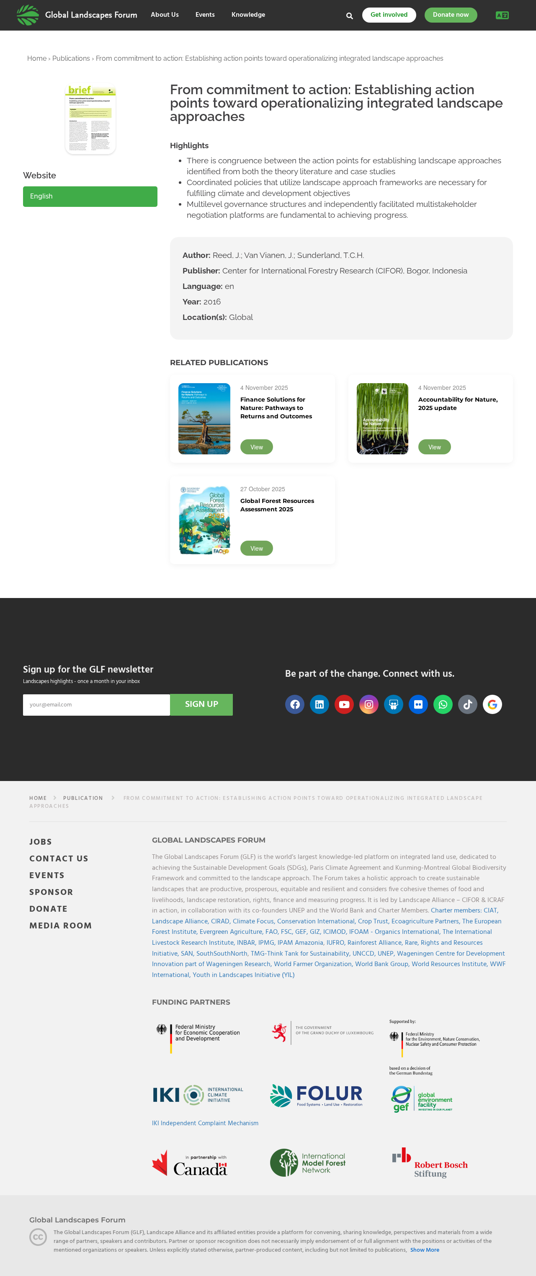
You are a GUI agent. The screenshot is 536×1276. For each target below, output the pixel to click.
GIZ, (316, 932)
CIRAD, (222, 921)
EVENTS (47, 876)
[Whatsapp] (443, 704)
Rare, (413, 943)
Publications (71, 58)
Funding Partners (191, 1002)
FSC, (288, 932)
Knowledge (248, 15)
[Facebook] (294, 704)
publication (83, 798)
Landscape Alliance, (181, 921)
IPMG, (268, 943)
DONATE (48, 909)
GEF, (302, 932)
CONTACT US (59, 859)
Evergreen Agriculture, (232, 932)
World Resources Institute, (451, 964)
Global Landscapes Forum (91, 15)
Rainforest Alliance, (376, 943)
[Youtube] (344, 704)
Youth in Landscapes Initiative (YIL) (244, 975)
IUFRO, (337, 943)
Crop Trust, (375, 921)
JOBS (40, 842)
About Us (165, 15)
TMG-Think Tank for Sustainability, (302, 954)
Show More (424, 1250)
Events (205, 15)
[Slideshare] (393, 704)
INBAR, (247, 943)
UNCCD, (365, 954)
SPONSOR (51, 893)
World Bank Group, (383, 964)
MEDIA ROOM (61, 926)
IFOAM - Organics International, (396, 932)
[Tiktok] (467, 704)
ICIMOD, (336, 932)
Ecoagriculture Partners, (427, 921)
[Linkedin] (319, 704)
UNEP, (387, 954)
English (41, 197)
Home (36, 58)
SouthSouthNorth (221, 954)
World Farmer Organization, (314, 964)
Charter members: (456, 910)
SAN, (188, 954)
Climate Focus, (255, 921)
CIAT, (491, 910)
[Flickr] (418, 704)
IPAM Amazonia (300, 943)
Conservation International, (317, 921)
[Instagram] (369, 704)
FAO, (273, 932)
